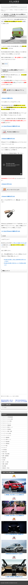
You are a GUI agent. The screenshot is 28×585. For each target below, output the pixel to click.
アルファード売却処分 (7, 429)
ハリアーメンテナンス (7, 435)
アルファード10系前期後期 (8, 417)
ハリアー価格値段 (6, 437)
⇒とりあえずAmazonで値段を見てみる (10, 126)
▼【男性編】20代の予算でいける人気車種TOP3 (14, 494)
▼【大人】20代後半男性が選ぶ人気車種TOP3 (14, 534)
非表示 (6, 63)
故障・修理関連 (16, 396)
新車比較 (4, 457)
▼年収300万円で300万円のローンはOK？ (14, 553)
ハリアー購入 (5, 445)
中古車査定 (5, 449)
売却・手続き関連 (6, 453)
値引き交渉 (5, 451)
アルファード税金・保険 (7, 431)
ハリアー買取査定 (6, 443)
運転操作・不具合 (6, 468)
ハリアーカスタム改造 (7, 433)
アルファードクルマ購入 (7, 421)
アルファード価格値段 (7, 425)
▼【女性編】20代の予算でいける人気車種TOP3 (14, 515)
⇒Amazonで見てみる (6, 184)
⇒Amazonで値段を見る (7, 98)
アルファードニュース (7, 423)
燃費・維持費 (5, 463)
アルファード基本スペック (8, 427)
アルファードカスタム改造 (8, 419)
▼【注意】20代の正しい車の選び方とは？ (14, 576)
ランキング (10, 396)
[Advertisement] (14, 332)
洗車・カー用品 (5, 461)
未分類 (4, 459)
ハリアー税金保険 (6, 441)
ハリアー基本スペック (7, 439)
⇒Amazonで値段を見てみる (8, 138)
